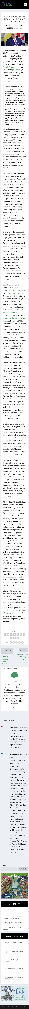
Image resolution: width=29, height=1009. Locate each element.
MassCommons (14, 754)
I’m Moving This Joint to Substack (11, 909)
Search (4, 866)
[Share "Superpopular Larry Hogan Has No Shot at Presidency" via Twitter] (8, 634)
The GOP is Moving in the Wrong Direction (14, 312)
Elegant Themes (11, 1006)
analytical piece (15, 293)
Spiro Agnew (16, 70)
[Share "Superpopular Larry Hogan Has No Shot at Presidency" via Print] (17, 637)
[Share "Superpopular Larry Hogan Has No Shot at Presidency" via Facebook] (4, 634)
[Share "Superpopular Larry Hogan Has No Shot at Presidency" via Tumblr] (14, 634)
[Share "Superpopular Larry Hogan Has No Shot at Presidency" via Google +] (11, 634)
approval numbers (14, 81)
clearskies (7, 960)
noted (14, 132)
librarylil (7, 951)
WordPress (24, 1006)
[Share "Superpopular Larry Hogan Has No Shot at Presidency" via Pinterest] (17, 634)
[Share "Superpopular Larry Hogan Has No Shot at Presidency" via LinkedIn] (21, 634)
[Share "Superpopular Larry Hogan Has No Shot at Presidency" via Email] (14, 637)
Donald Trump (8, 67)
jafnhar (12, 727)
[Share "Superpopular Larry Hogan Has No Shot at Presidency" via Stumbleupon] (11, 637)
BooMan (15, 25)
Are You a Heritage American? (10, 913)
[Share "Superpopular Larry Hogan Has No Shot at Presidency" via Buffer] (24, 634)
